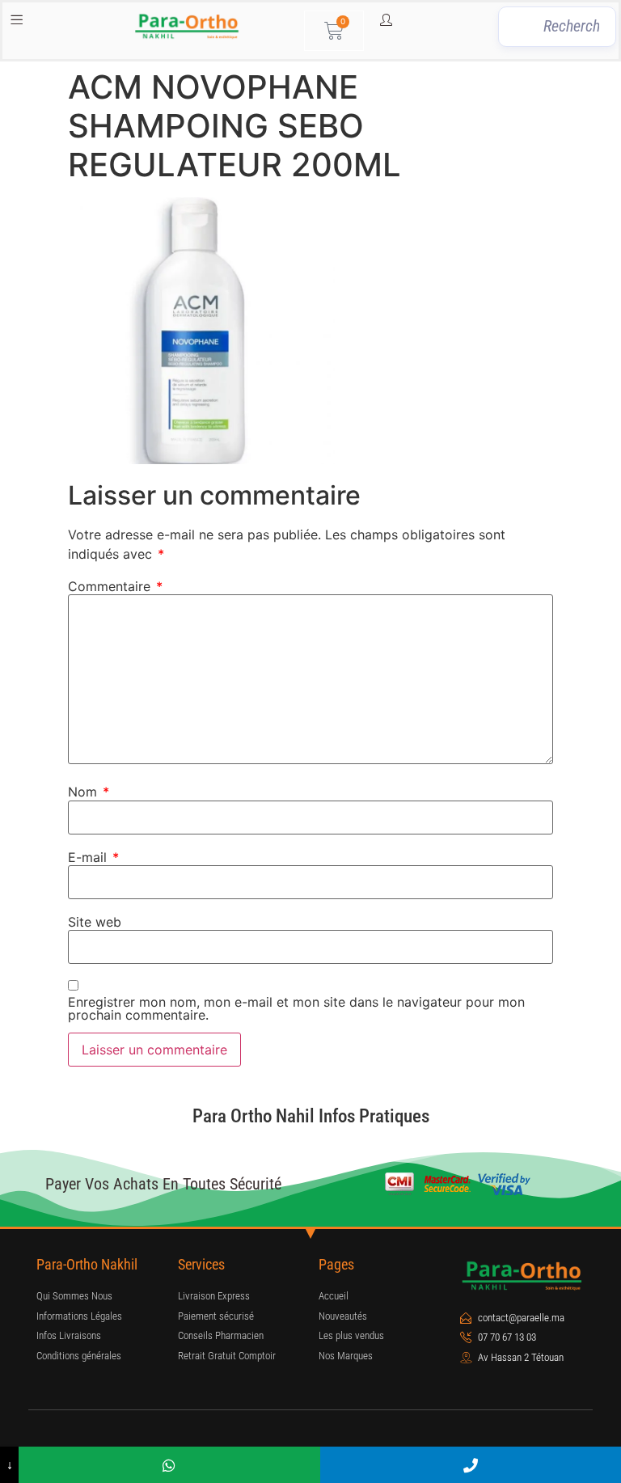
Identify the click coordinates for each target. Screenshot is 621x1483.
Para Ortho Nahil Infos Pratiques (310, 1116)
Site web (94, 921)
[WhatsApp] (169, 1465)
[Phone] (470, 1465)
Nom (88, 791)
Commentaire (115, 586)
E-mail (93, 857)
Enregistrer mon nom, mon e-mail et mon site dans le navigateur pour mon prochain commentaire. (296, 1008)
